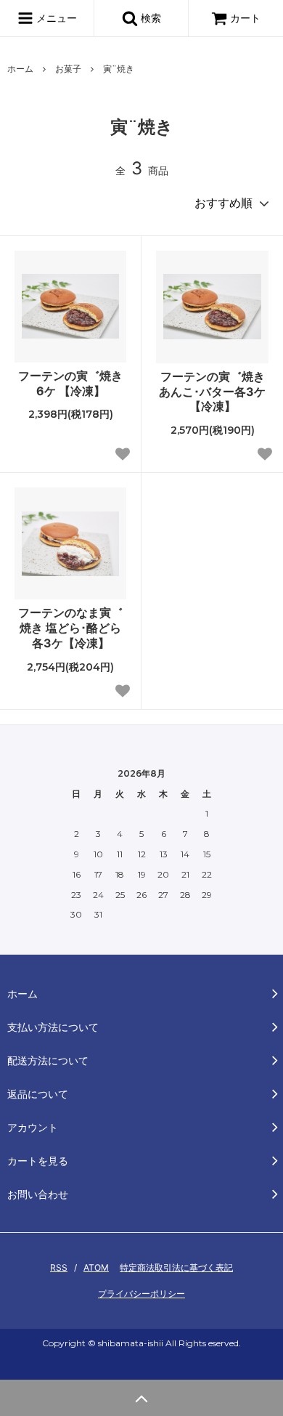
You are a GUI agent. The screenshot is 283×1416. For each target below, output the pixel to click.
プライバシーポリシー (141, 1293)
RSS (58, 1267)
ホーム (20, 68)
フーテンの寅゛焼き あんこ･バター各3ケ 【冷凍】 (212, 391)
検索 (149, 18)
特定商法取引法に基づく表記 (176, 1267)
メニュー (55, 18)
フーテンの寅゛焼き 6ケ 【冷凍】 (70, 383)
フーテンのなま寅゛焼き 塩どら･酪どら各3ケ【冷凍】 (70, 627)
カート (245, 18)
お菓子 (68, 68)
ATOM (96, 1267)
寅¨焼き (118, 68)
